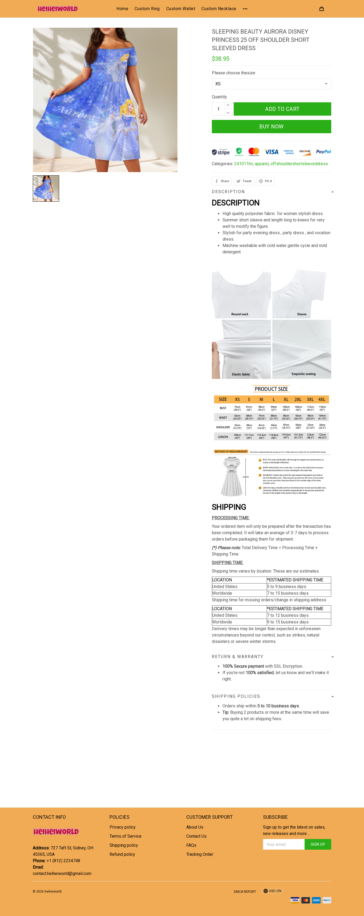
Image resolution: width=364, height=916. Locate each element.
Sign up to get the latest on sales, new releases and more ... (294, 830)
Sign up (318, 844)
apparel (262, 163)
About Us (194, 827)
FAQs (191, 845)
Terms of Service (125, 836)
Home (122, 8)
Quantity (219, 96)
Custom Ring (147, 8)
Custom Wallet (180, 8)
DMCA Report (245, 892)
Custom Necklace (218, 8)
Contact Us (196, 836)
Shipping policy (124, 845)
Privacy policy (123, 827)
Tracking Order (199, 854)
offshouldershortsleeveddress (299, 163)
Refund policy (122, 854)
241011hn (243, 163)
